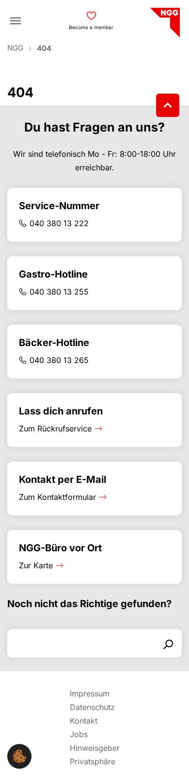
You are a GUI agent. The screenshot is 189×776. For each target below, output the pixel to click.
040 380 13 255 (59, 292)
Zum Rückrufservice (55, 428)
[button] (19, 755)
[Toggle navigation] (15, 21)
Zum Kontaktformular (57, 497)
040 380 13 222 (59, 223)
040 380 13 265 (59, 360)
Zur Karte (36, 565)
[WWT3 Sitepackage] (164, 19)
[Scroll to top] (167, 105)
